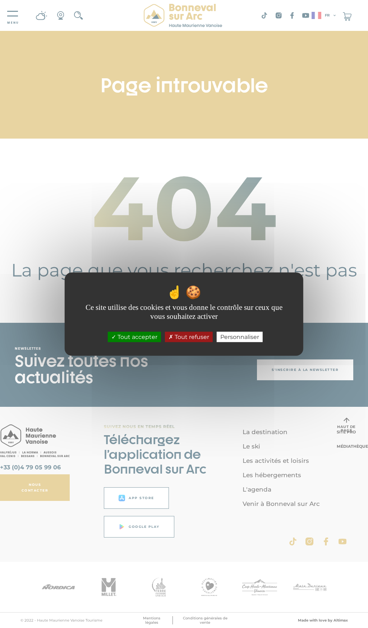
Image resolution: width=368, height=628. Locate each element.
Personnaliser (239, 337)
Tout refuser (191, 337)
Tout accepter (136, 337)
